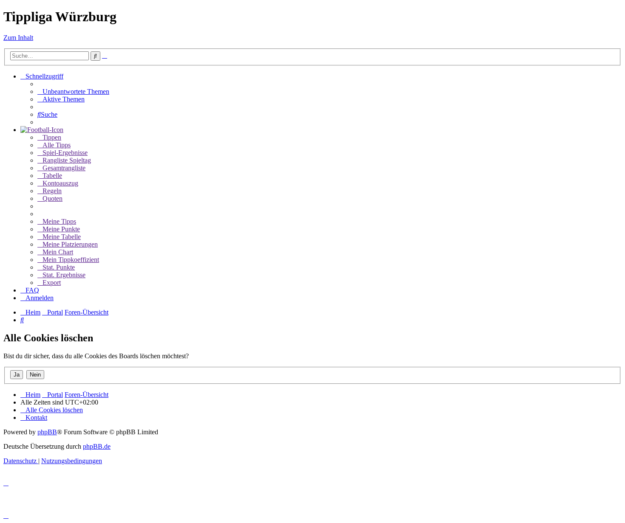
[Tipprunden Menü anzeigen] (41, 129)
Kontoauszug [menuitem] (60, 183)
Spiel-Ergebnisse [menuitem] (65, 152)
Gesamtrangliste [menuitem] (64, 168)
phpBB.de (97, 446)
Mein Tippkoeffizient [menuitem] (71, 259)
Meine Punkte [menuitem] (61, 229)
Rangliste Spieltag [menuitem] (67, 160)
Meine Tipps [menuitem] (59, 221)
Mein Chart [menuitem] (58, 252)
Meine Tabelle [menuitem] (62, 236)
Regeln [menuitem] (52, 190)
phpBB (47, 432)
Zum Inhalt (18, 37)
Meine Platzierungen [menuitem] (70, 244)
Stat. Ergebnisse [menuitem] (64, 274)
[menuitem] (73, 91)
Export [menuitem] (52, 282)
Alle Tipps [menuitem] (57, 145)
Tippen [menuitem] (52, 137)
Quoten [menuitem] (52, 198)
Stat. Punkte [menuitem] (59, 267)
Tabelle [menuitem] (52, 175)
